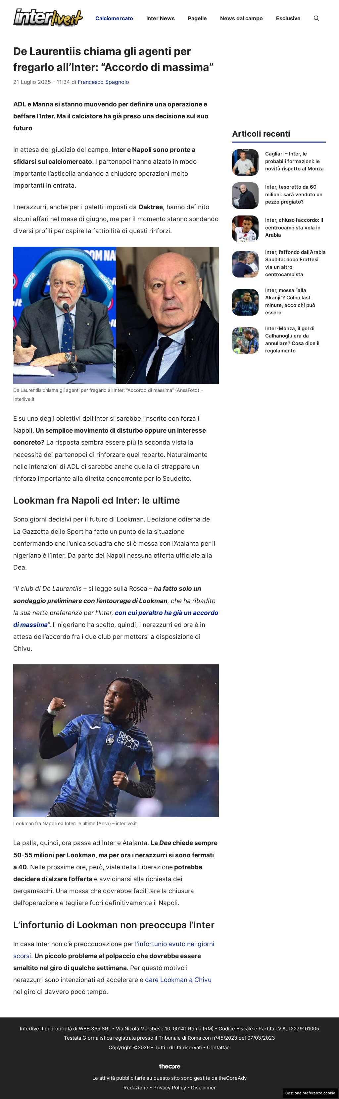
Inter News (160, 18)
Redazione (135, 1087)
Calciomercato (114, 18)
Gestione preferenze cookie (310, 1093)
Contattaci (219, 1047)
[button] (316, 18)
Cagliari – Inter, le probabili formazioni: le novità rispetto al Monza (294, 161)
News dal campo (241, 18)
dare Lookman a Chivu (178, 980)
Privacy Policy (169, 1087)
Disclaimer (203, 1087)
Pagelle (197, 18)
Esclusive (288, 18)
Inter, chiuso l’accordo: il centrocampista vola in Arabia (294, 227)
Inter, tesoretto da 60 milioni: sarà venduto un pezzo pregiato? (293, 194)
